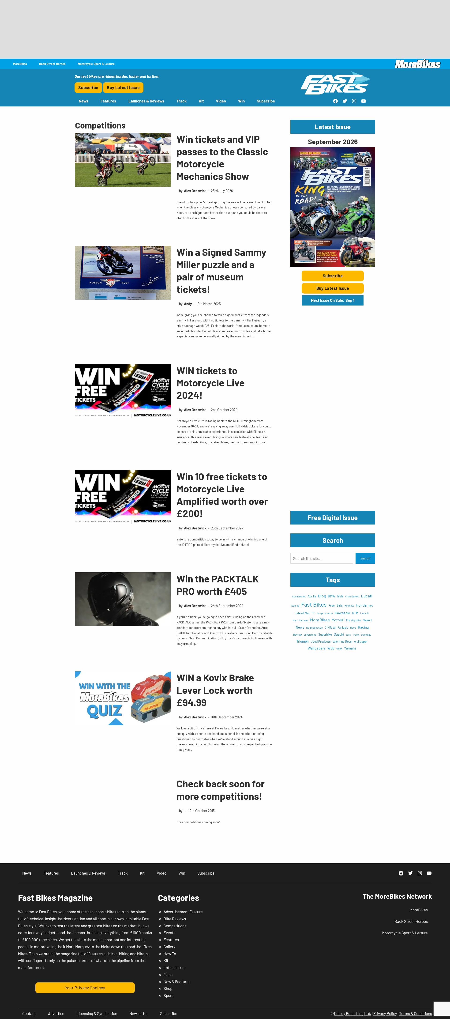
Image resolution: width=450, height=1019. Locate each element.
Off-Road (330, 627)
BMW (331, 596)
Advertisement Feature (183, 911)
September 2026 (333, 141)
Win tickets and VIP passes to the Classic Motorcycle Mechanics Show (222, 157)
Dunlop (295, 605)
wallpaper (361, 641)
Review (297, 634)
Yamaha (350, 648)
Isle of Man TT (305, 613)
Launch (364, 613)
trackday (366, 634)
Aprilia (312, 596)
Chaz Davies (352, 596)
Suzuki (339, 634)
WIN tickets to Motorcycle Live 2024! (210, 382)
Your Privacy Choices (85, 987)
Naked (367, 620)
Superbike (325, 634)
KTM (355, 613)
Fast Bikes (314, 604)
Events (169, 932)
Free (332, 605)
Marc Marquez (300, 620)
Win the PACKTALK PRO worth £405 (217, 585)
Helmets (349, 605)
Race (353, 627)
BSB (340, 596)
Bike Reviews (175, 918)
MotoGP (338, 620)
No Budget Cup (314, 627)
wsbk (339, 648)
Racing (363, 627)
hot (370, 605)
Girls (340, 605)
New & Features (177, 981)
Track (355, 634)
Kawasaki (342, 613)
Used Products (321, 641)
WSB (330, 648)
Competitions (175, 925)
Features (171, 939)
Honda (361, 605)
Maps (168, 974)
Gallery (169, 946)
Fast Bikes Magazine (55, 897)
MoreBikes (320, 619)
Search (365, 558)
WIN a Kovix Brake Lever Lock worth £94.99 (215, 690)
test (348, 634)
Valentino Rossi (342, 641)
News (300, 627)
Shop (168, 988)
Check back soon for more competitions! (220, 789)
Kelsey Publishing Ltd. (352, 1013)
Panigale (343, 627)
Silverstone (310, 634)
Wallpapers (317, 648)
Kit (166, 960)
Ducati (366, 595)
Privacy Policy (385, 1013)
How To (170, 953)
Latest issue (174, 967)
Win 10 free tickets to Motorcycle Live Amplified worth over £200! (222, 494)
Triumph (302, 641)
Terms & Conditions (415, 1013)
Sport (168, 995)
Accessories (299, 596)
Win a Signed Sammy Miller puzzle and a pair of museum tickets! (221, 270)
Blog (322, 595)
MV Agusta (353, 620)
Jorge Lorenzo (325, 613)
